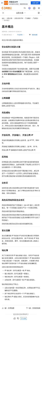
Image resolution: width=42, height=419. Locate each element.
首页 (3, 18)
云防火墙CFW (18, 18)
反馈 (24, 318)
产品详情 (20, 35)
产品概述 (28, 18)
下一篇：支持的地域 (33, 308)
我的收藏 (34, 35)
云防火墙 (9, 18)
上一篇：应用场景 (8, 308)
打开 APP (35, 3)
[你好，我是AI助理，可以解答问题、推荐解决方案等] (29, 8)
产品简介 (35, 18)
